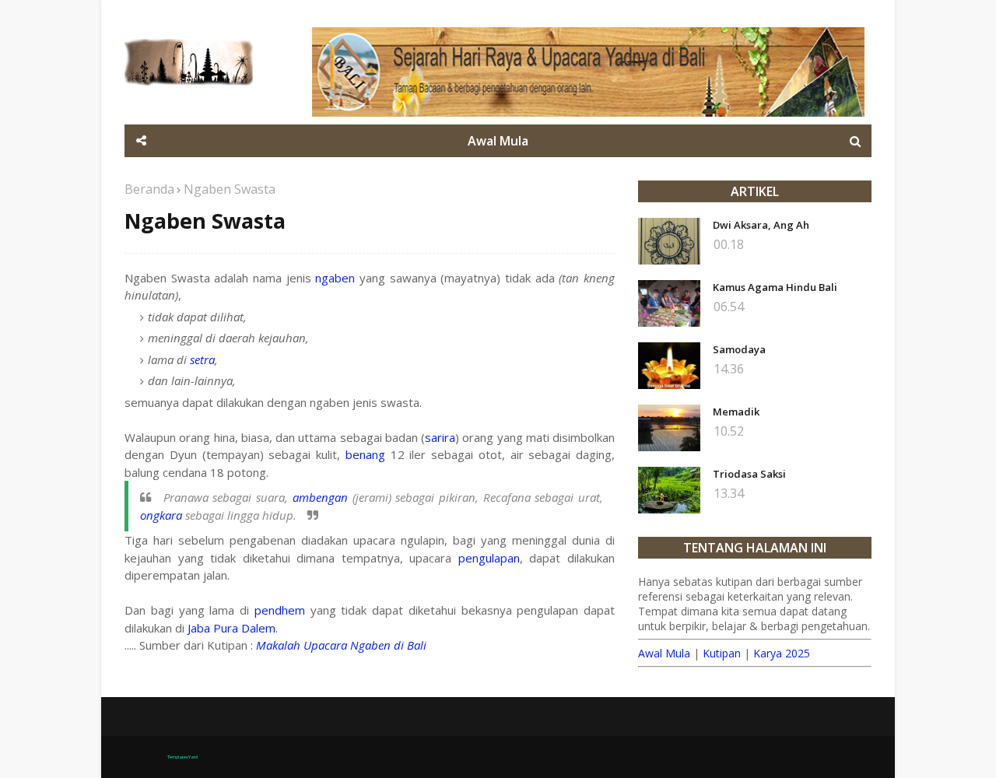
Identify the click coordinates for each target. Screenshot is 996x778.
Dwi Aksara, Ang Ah (761, 225)
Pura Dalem (244, 628)
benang (365, 454)
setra (202, 359)
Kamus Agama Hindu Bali (775, 287)
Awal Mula (664, 653)
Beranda (149, 189)
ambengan (320, 497)
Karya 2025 (781, 653)
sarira (440, 437)
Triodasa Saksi (749, 474)
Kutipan (722, 653)
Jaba (199, 628)
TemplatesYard (182, 757)
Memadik (736, 412)
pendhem (279, 610)
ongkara (161, 515)
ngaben (335, 278)
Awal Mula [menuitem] (498, 140)
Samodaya (739, 349)
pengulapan (489, 558)
